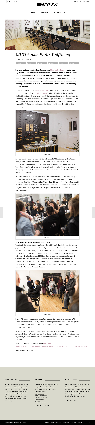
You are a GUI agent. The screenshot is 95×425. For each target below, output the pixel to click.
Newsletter (78, 1)
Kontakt (87, 1)
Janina (30, 59)
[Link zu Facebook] (5, 1)
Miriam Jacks (42, 93)
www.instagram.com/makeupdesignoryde (73, 346)
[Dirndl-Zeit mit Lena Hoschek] (1, 212)
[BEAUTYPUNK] (47, 6)
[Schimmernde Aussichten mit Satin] (93, 212)
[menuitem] (78, 1)
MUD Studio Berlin (43, 90)
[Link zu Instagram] (8, 1)
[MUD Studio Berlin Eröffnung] (47, 35)
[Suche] (64, 12)
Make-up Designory (57, 70)
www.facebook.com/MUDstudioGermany (38, 346)
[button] (21, 63)
